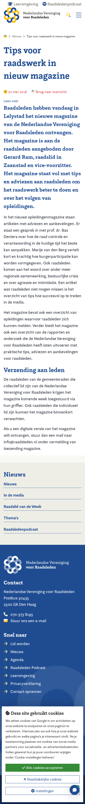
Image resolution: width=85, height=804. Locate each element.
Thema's (11, 517)
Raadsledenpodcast (21, 529)
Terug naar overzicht (50, 92)
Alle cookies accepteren (44, 768)
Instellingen (44, 791)
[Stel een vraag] (75, 790)
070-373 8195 (21, 614)
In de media (14, 495)
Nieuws (16, 36)
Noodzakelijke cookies (43, 779)
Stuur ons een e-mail (28, 620)
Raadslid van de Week (22, 506)
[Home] (35, 15)
